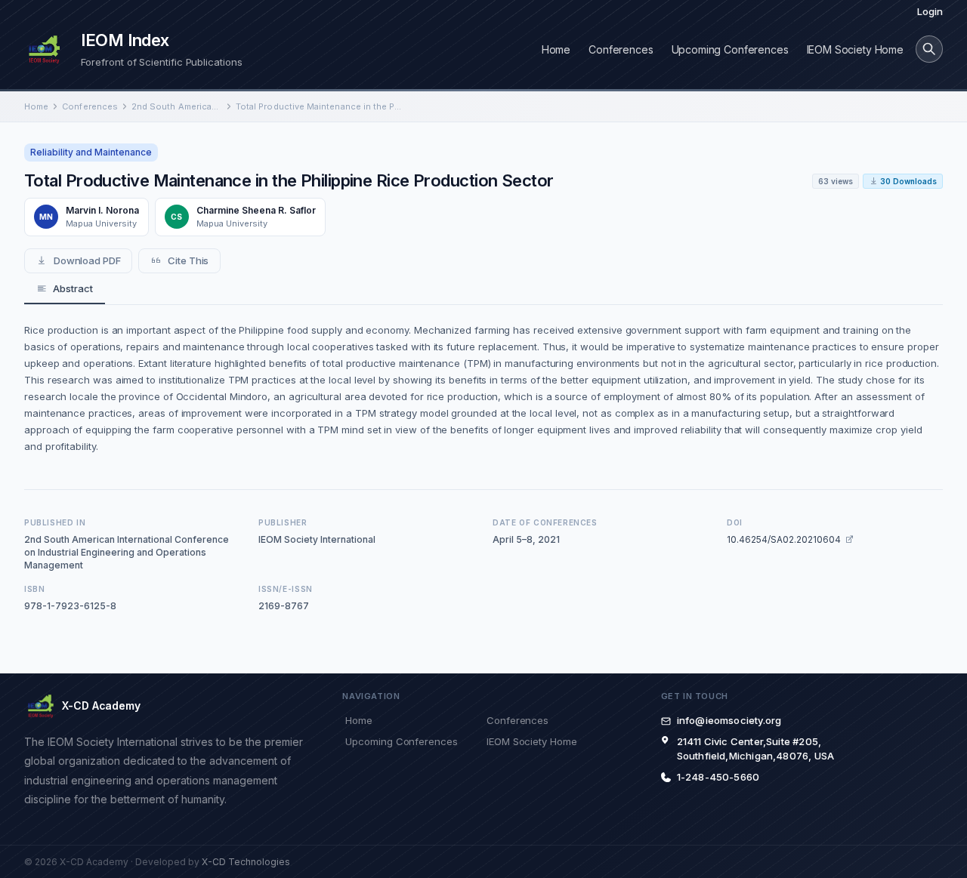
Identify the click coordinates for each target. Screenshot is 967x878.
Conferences (621, 49)
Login (930, 11)
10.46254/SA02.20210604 (784, 539)
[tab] (64, 289)
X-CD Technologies (246, 861)
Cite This (188, 260)
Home (556, 49)
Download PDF (87, 260)
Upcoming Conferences (730, 49)
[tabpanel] (483, 388)
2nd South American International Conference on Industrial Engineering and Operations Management (176, 106)
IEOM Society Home (855, 49)
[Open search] (929, 49)
